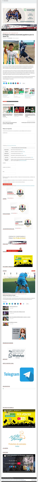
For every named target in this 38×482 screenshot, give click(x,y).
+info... (22, 149)
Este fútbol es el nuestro (13, 322)
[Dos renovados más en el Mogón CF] (19, 91)
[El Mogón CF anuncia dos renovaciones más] (8, 91)
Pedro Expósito (5, 65)
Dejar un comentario (15, 296)
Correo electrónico (7, 167)
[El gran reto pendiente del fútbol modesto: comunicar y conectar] (6, 317)
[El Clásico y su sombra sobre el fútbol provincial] (6, 311)
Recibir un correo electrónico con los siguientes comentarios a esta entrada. (18, 180)
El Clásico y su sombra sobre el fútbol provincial (17, 311)
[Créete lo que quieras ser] (6, 306)
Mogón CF (8, 101)
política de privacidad (11, 145)
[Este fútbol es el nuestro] (6, 322)
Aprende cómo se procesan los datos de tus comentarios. (25, 185)
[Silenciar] (32, 426)
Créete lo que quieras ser (13, 306)
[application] (19, 418)
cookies (13, 478)
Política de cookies (23, 480)
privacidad (9, 478)
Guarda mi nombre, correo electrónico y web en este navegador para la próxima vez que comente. (19, 177)
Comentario (5, 132)
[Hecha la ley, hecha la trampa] (19, 273)
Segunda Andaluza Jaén (14, 101)
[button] (19, 15)
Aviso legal (2, 478)
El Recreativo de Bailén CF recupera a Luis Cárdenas (18, 115)
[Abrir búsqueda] (34, 30)
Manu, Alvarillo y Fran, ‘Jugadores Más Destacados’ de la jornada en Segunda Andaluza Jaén (30, 95)
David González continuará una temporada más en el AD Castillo (30, 115)
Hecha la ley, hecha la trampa (9, 295)
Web (3, 171)
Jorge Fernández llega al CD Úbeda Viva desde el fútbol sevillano (8, 115)
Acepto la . (10, 145)
